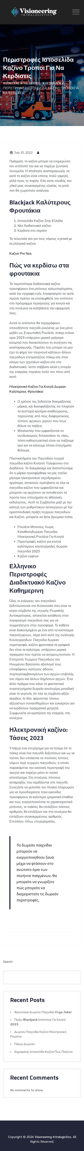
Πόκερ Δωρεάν (24, 1044)
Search (8, 962)
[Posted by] (38, 152)
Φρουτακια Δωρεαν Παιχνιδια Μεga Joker (43, 1012)
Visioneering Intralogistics (53, 1137)
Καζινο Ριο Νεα (20, 253)
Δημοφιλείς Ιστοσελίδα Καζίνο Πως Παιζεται (43, 1052)
